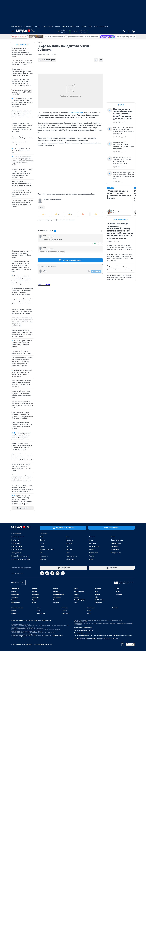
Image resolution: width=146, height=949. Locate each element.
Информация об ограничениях (83, 627)
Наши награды (16, 546)
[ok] (52, 573)
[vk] (47, 573)
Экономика (115, 550)
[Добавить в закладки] (96, 60)
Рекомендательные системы (82, 633)
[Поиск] (123, 31)
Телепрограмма (48, 26)
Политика (92, 543)
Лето (67, 546)
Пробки (84, 26)
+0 (95, 243)
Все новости (22, 44)
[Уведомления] (128, 31)
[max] (57, 573)
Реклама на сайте (17, 537)
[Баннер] (36, 36)
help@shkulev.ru (24, 637)
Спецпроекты (116, 553)
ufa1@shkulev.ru (33, 634)
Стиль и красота (117, 540)
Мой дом (69, 550)
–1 (100, 243)
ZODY (90, 26)
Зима (68, 537)
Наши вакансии (17, 550)
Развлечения (93, 553)
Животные (44, 556)
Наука (68, 553)
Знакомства (28, 26)
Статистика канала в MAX (20, 559)
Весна (42, 543)
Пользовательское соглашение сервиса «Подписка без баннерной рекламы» (96, 638)
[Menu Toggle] (12, 31)
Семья (91, 559)
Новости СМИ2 (44, 285)
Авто (42, 537)
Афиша (57, 26)
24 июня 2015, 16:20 (43, 54)
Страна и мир (116, 543)
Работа (91, 550)
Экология (114, 546)
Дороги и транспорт (47, 550)
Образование (70, 559)
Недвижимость (17, 26)
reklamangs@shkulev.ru (80, 621)
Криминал (69, 540)
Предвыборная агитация (20, 556)
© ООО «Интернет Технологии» (43, 644)
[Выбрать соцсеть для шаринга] (101, 60)
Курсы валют (75, 26)
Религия (91, 556)
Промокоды (103, 26)
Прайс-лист (15, 540)
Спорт (113, 537)
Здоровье (43, 559)
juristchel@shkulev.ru (57, 635)
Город (42, 546)
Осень (91, 540)
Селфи (41, 207)
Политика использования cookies (83, 630)
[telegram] (42, 573)
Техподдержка (16, 553)
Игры (96, 26)
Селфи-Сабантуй (76, 112)
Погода (37, 26)
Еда (41, 553)
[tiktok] (63, 573)
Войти (44, 272)
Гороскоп (65, 26)
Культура (69, 543)
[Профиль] (133, 31)
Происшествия (94, 546)
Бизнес (42, 540)
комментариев (48, 60)
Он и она (92, 537)
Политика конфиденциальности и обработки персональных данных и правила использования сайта (103, 635)
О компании (15, 543)
